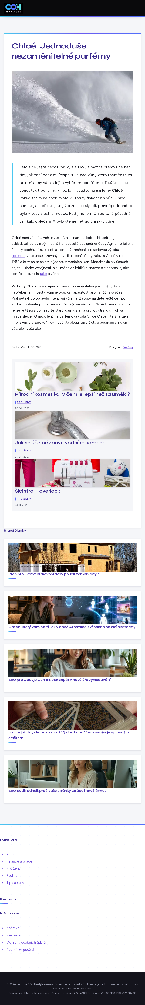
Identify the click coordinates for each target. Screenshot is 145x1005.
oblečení (18, 256)
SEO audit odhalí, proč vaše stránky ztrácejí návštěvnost (58, 791)
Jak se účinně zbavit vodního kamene (60, 443)
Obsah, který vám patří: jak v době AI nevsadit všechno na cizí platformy (72, 627)
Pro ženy (128, 347)
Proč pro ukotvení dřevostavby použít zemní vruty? (53, 574)
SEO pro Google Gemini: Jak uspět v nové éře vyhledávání (59, 680)
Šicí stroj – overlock (37, 491)
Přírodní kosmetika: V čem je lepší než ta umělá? (72, 394)
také (43, 274)
